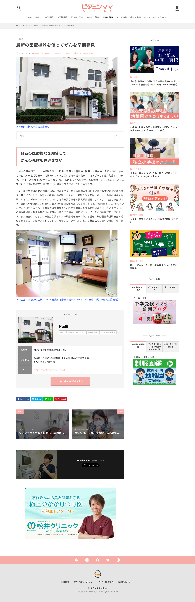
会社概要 (65, 582)
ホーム (29, 17)
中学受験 (49, 17)
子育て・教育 (93, 17)
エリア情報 (121, 17)
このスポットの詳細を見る (70, 381)
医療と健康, (39, 53)
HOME (21, 26)
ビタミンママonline (97, 588)
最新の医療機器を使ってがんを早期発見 (58, 26)
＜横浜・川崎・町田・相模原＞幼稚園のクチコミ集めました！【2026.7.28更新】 (153, 129)
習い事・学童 (77, 17)
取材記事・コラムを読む (63, 53)
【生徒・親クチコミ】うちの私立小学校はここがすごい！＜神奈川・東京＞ (153, 175)
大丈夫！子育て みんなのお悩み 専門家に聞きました (154, 221)
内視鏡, (86, 53)
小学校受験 (62, 17)
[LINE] (48, 399)
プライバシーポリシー (84, 582)
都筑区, (80, 53)
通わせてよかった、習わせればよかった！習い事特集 (153, 267)
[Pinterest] (60, 399)
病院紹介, (48, 53)
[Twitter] (37, 399)
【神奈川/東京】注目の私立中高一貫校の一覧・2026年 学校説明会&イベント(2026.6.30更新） (154, 83)
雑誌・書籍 (135, 17)
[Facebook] (23, 399)
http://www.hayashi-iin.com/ (48, 370)
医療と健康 (108, 17)
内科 (91, 53)
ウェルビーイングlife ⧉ (155, 17)
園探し (38, 17)
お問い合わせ (124, 582)
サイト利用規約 (106, 582)
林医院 (20, 39)
